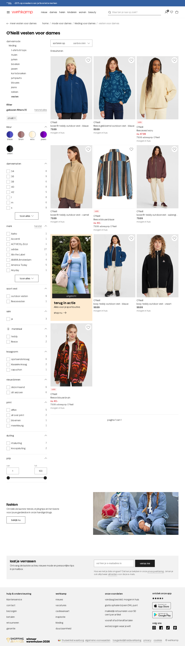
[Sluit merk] (45, 226)
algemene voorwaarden (97, 640)
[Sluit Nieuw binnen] (45, 379)
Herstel (38, 226)
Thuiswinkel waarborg (73, 640)
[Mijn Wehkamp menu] (167, 12)
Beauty (92, 12)
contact (11, 605)
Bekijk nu (16, 520)
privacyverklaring (156, 571)
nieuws (59, 599)
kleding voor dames (85, 23)
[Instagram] (154, 627)
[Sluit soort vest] (45, 288)
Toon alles (25, 216)
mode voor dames (62, 23)
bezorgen (12, 611)
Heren (62, 12)
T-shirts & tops (18, 50)
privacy (147, 640)
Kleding (12, 45)
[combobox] (134, 12)
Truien (14, 54)
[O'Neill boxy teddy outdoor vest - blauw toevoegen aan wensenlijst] (131, 238)
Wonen (82, 12)
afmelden (112, 574)
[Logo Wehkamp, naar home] (21, 12)
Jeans (14, 87)
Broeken (15, 64)
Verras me (145, 563)
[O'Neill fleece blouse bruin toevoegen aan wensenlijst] (88, 327)
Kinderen (72, 12)
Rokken (14, 91)
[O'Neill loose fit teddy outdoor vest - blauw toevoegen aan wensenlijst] (88, 60)
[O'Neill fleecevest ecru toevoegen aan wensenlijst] (174, 60)
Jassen (14, 68)
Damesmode (13, 41)
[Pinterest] (175, 627)
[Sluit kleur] (45, 127)
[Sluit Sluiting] (45, 435)
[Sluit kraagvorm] (45, 351)
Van (8, 465)
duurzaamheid (63, 628)
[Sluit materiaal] (45, 329)
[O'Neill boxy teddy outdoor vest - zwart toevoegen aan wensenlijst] (174, 238)
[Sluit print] (45, 402)
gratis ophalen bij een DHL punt (121, 605)
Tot (36, 465)
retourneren (13, 622)
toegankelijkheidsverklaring (127, 640)
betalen (11, 616)
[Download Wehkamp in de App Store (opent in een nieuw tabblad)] (162, 608)
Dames (53, 12)
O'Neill (10, 118)
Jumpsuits (16, 78)
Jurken (14, 59)
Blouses (15, 82)
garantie (11, 628)
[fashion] (135, 513)
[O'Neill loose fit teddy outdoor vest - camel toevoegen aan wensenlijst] (88, 149)
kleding (59, 622)
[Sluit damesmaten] (45, 163)
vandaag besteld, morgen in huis (122, 599)
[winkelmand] (176, 12)
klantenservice (14, 599)
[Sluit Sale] (45, 311)
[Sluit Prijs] (45, 458)
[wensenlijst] (172, 12)
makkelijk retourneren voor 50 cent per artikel (120, 613)
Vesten (14, 96)
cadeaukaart (62, 611)
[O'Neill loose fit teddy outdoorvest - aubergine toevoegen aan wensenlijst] (174, 149)
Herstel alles (41, 109)
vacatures (61, 605)
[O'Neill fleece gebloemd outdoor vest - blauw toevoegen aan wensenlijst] (131, 60)
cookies (158, 640)
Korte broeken (18, 73)
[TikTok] (168, 627)
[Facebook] (161, 627)
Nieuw (44, 12)
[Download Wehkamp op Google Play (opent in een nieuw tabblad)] (162, 617)
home (45, 23)
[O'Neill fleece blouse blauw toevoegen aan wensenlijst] (131, 149)
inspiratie (60, 616)
